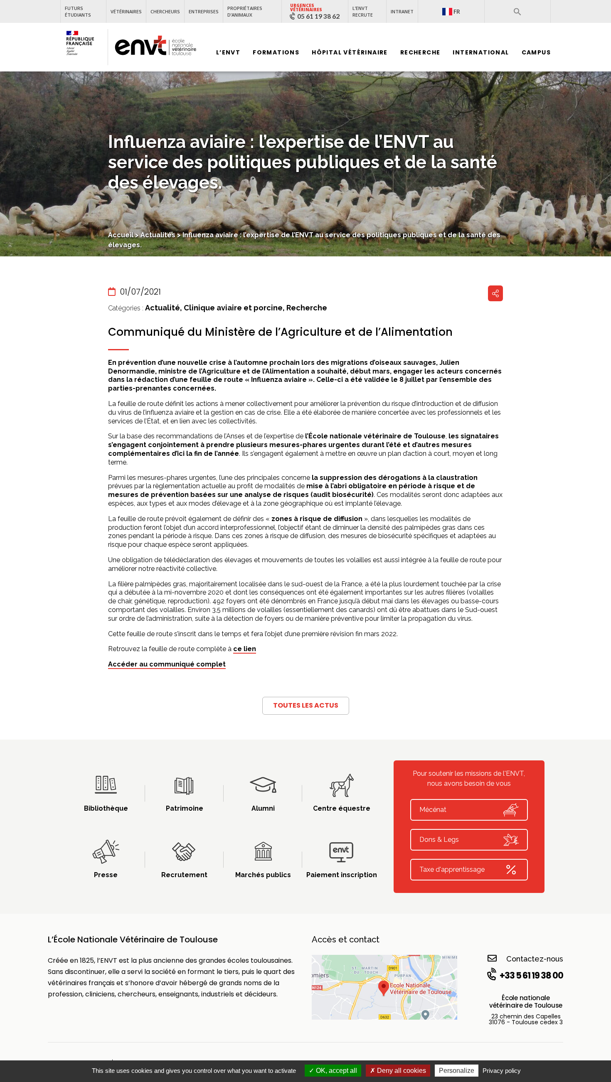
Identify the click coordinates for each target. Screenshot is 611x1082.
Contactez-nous (534, 958)
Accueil (120, 235)
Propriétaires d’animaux (244, 11)
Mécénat (432, 810)
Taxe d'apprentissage (452, 869)
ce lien (244, 649)
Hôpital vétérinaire (350, 53)
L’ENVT (228, 53)
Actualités (157, 235)
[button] (517, 11)
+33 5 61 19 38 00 (531, 975)
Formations (276, 53)
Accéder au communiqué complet (167, 664)
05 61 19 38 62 (318, 16)
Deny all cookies (400, 1070)
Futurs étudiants (78, 11)
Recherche (420, 53)
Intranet (402, 11)
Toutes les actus (305, 705)
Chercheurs (165, 11)
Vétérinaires (126, 11)
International (481, 53)
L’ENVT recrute (362, 11)
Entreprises (204, 11)
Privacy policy (502, 1070)
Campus (536, 53)
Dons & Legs (439, 839)
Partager (495, 293)
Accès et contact (345, 939)
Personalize (456, 1070)
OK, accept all (335, 1070)
